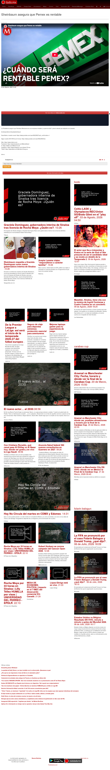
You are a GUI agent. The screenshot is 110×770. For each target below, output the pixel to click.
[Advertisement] (37, 297)
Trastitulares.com (52, 765)
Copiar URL (7, 166)
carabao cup (81, 346)
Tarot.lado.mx (84, 758)
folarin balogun (82, 508)
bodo (77, 182)
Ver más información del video (55, 173)
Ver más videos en (55, 113)
